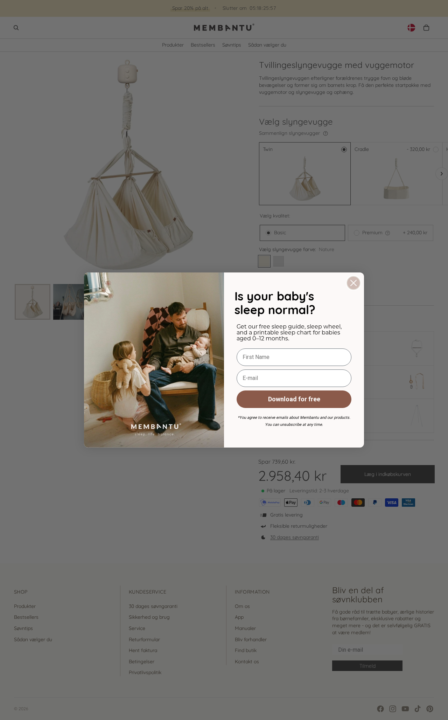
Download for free (294, 399)
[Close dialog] (353, 283)
